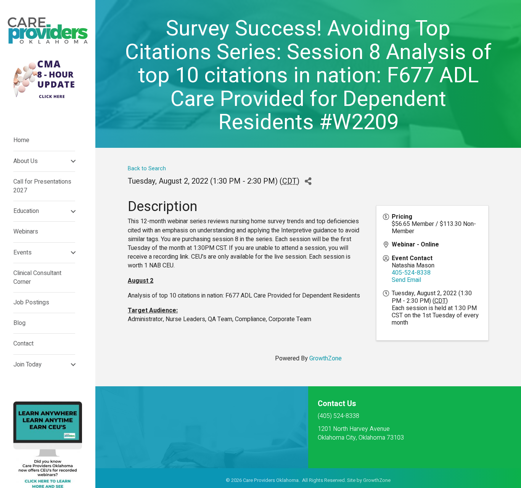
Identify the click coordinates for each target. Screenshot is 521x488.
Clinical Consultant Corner (37, 277)
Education (26, 211)
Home (21, 140)
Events (22, 252)
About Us (25, 161)
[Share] (308, 181)
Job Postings (31, 302)
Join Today (27, 364)
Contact (23, 343)
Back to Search (147, 169)
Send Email (406, 280)
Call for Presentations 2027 (42, 186)
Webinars (25, 231)
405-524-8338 (411, 272)
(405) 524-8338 (338, 416)
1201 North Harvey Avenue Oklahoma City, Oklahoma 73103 (361, 433)
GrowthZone (325, 358)
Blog (19, 323)
